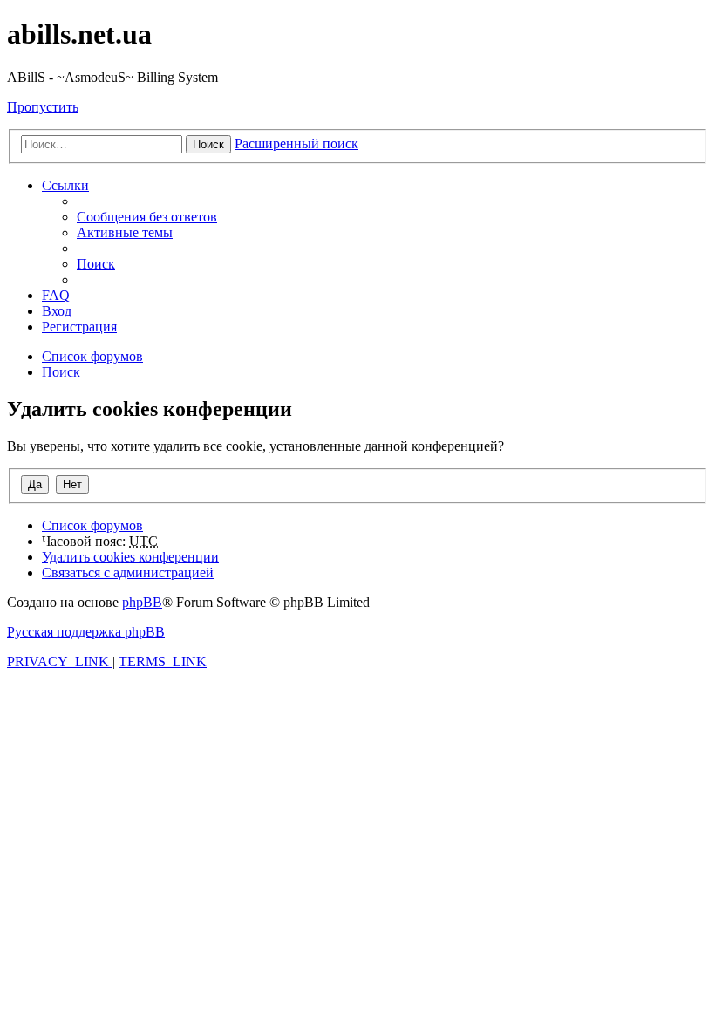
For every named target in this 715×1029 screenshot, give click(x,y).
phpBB (142, 602)
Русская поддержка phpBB (86, 631)
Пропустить (42, 106)
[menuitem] (147, 216)
